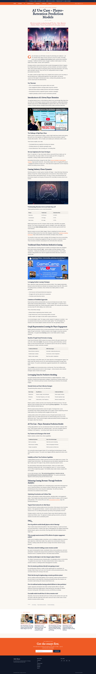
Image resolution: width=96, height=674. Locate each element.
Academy (20, 3)
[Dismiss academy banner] (94, 1)
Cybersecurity (30, 3)
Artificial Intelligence (46, 7)
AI (24, 3)
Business (38, 3)
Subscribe (57, 651)
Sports (50, 3)
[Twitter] (76, 3)
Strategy (44, 3)
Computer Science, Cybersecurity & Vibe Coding (47, 1)
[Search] (81, 3)
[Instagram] (78, 3)
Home (15, 3)
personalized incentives (54, 499)
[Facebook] (75, 3)
